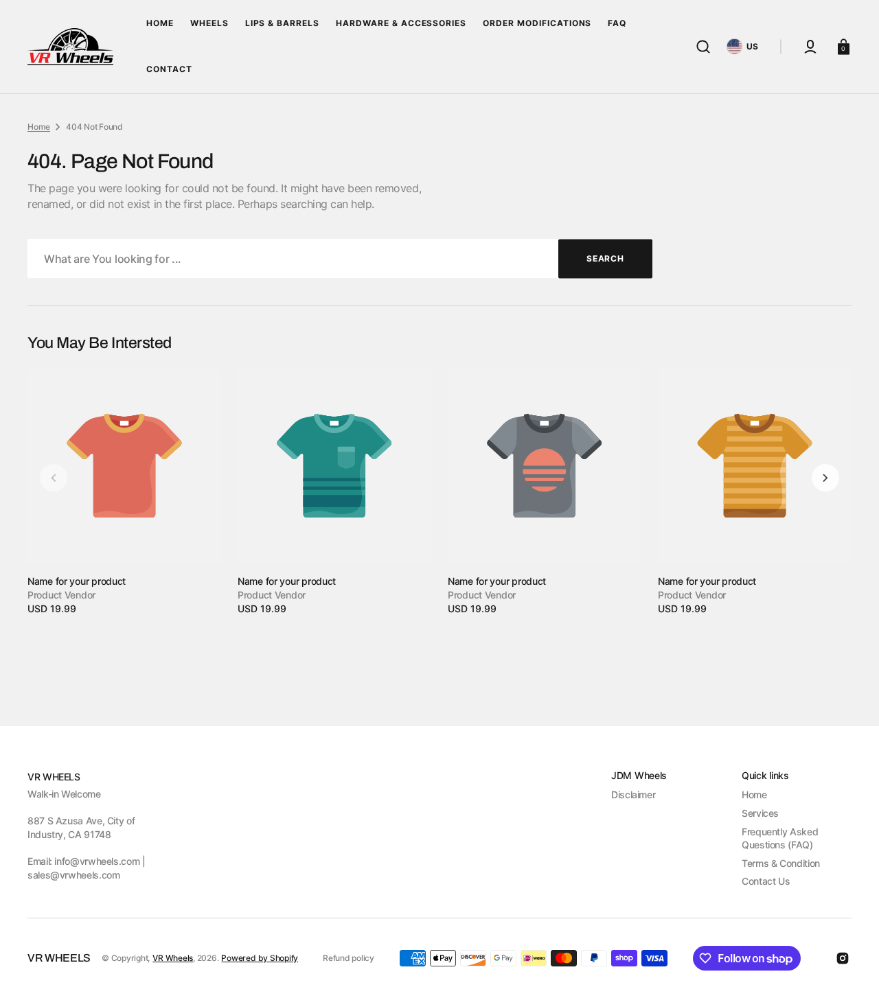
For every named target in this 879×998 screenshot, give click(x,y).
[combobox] (339, 258)
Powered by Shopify (259, 958)
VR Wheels (172, 958)
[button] (703, 47)
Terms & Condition (781, 863)
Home (38, 126)
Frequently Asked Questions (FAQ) (780, 838)
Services (760, 813)
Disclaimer (633, 794)
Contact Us (766, 881)
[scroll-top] (849, 968)
